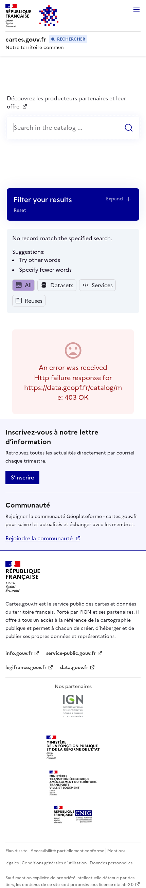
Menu (136, 9)
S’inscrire (22, 477)
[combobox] (73, 128)
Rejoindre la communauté (39, 538)
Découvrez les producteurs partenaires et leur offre (66, 102)
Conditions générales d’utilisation (54, 863)
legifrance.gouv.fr (26, 667)
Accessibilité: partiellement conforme (67, 851)
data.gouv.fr (77, 667)
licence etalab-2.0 (116, 885)
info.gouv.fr (22, 653)
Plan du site (16, 851)
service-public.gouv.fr (71, 653)
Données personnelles (111, 863)
